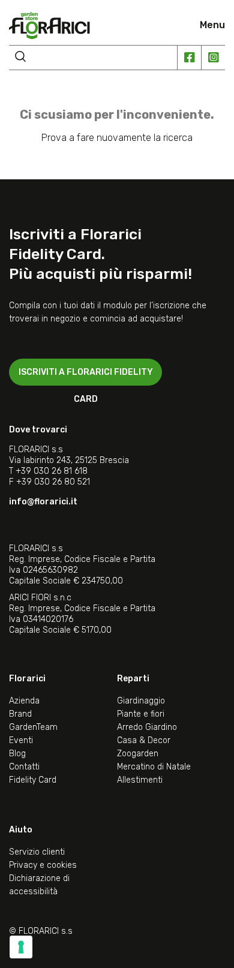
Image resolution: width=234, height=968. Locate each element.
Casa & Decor (143, 740)
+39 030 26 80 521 (53, 482)
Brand (20, 714)
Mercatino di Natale (154, 767)
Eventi (21, 740)
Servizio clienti (37, 852)
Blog (17, 753)
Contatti (24, 767)
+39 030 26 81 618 (52, 471)
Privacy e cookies (43, 865)
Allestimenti (140, 780)
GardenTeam (33, 727)
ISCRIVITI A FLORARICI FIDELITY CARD (86, 376)
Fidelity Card (32, 780)
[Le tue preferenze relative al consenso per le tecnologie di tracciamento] (21, 947)
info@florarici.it (43, 502)
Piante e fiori (140, 714)
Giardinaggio (141, 701)
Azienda (24, 701)
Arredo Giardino (147, 727)
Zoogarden (137, 753)
